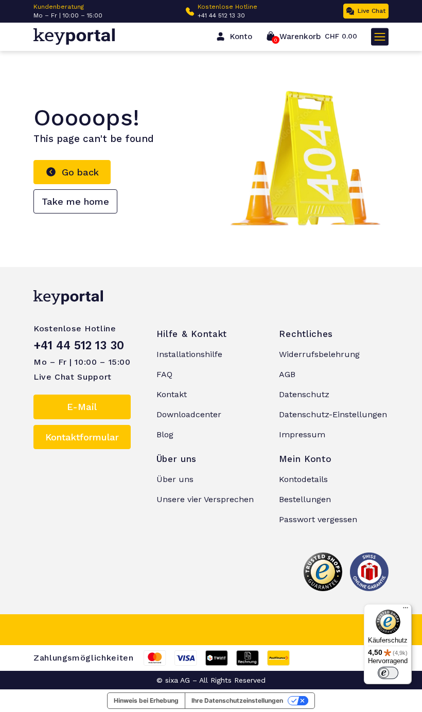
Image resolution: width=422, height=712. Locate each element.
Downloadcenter (188, 414)
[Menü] (405, 610)
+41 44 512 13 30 (221, 15)
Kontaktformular (82, 437)
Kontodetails (303, 479)
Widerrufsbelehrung (319, 354)
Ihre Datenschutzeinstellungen (237, 700)
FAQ (164, 374)
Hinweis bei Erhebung (146, 700)
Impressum (302, 434)
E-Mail (82, 406)
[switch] (388, 673)
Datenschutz (304, 394)
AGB (287, 374)
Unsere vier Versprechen (205, 499)
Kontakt (171, 394)
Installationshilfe (189, 354)
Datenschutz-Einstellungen (333, 414)
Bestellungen (305, 499)
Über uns (175, 479)
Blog (164, 434)
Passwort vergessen (318, 519)
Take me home (75, 201)
